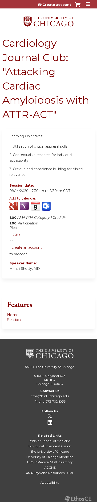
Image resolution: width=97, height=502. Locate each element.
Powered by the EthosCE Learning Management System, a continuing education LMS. (78, 498)
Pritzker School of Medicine (50, 441)
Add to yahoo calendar (24, 208)
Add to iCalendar (35, 208)
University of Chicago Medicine (49, 457)
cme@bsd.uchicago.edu (50, 396)
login (16, 234)
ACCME (50, 467)
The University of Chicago (55, 367)
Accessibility (49, 482)
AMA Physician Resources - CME (50, 473)
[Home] (48, 20)
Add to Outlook (46, 208)
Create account (56, 4)
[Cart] (78, 7)
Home (13, 315)
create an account (27, 247)
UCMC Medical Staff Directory (50, 462)
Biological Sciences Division (49, 446)
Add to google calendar (14, 208)
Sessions (14, 320)
